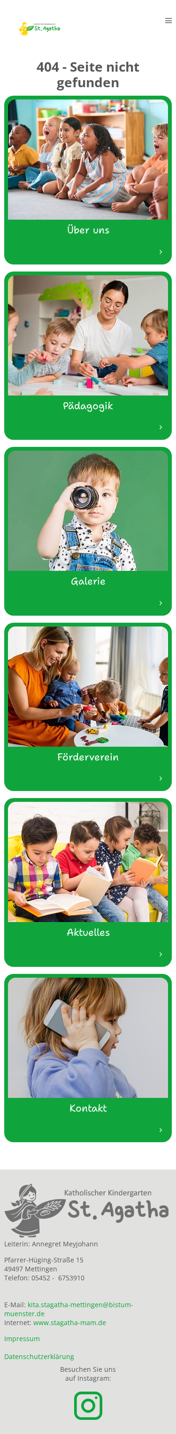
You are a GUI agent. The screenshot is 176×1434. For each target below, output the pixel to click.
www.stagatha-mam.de (69, 1322)
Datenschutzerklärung (39, 1356)
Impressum (22, 1338)
